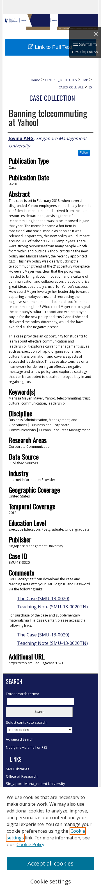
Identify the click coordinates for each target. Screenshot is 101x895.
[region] (50, 841)
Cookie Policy (30, 844)
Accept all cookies (50, 863)
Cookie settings (50, 881)
